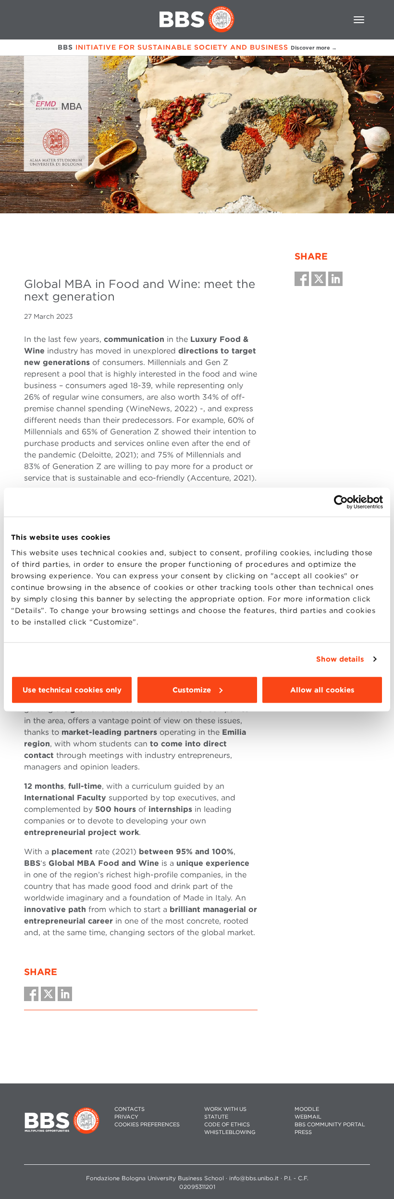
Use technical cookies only (72, 689)
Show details (340, 659)
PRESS (303, 1132)
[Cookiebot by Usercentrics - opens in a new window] (341, 502)
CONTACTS (129, 1109)
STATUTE (216, 1117)
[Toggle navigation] (359, 19)
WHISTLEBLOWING (230, 1132)
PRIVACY (126, 1117)
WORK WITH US (225, 1109)
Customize (191, 689)
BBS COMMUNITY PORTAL (330, 1124)
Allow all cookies (322, 689)
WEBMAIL (308, 1117)
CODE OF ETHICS (227, 1124)
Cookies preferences (147, 1124)
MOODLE (307, 1109)
